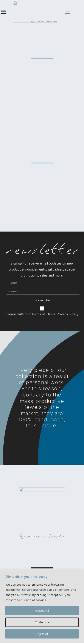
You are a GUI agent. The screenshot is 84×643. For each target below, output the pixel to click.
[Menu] (3, 11)
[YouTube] (73, 553)
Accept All (42, 610)
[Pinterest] (60, 553)
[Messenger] (23, 553)
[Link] (35, 11)
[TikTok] (48, 553)
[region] (42, 606)
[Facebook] (11, 553)
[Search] (76, 12)
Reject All (42, 634)
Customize (42, 622)
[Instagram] (36, 554)
